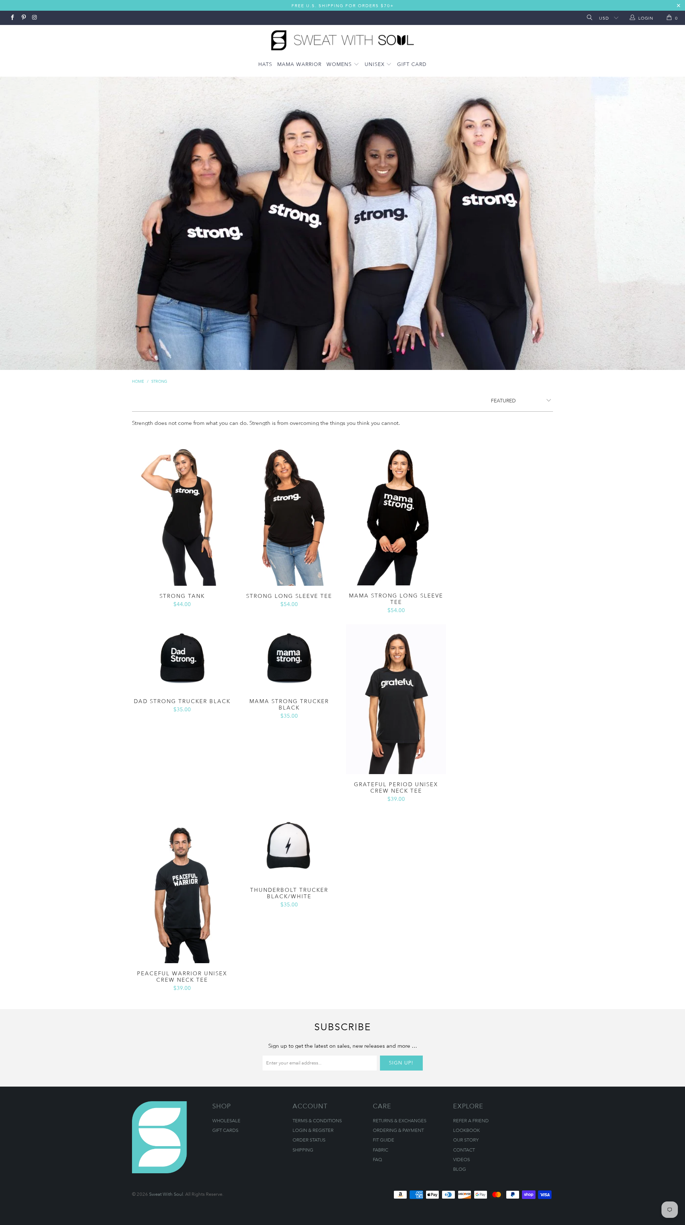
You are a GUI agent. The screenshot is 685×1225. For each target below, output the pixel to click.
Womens (340, 64)
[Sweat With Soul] (342, 38)
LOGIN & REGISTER (313, 1130)
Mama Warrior (299, 64)
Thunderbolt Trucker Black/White (289, 846)
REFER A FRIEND (471, 1120)
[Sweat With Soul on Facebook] (12, 18)
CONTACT (464, 1150)
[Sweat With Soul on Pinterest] (23, 18)
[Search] (589, 18)
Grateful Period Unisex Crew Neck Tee (396, 699)
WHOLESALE (226, 1120)
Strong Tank (182, 511)
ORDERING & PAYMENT (398, 1130)
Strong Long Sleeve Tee (289, 511)
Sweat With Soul (166, 1194)
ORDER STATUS (309, 1140)
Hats (265, 64)
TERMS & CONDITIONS (317, 1120)
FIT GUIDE (383, 1140)
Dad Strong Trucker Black (182, 657)
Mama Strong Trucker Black (289, 657)
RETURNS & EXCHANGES (399, 1120)
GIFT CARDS (225, 1130)
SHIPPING (303, 1150)
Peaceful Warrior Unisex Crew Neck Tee (182, 888)
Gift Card (412, 64)
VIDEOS (461, 1159)
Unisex (375, 64)
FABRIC (380, 1150)
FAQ (377, 1159)
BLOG (459, 1169)
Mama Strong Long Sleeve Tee (396, 510)
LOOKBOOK (466, 1130)
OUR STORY (466, 1140)
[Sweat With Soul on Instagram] (34, 18)
